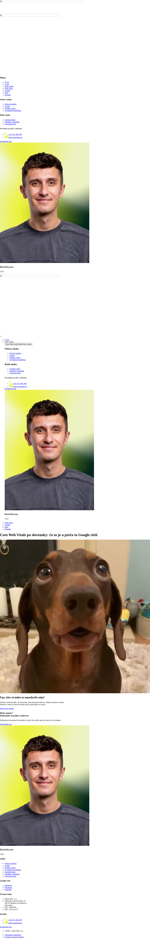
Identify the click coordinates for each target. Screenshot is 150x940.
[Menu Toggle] (1, 336)
